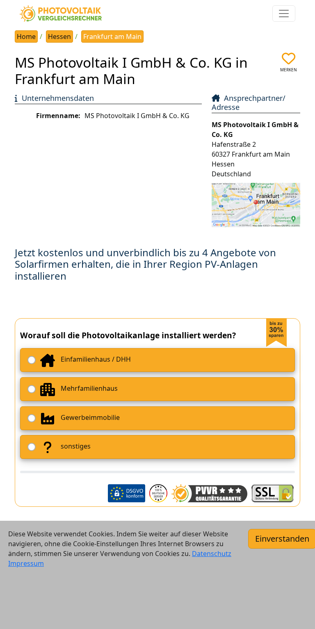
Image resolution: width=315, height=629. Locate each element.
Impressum (26, 563)
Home (26, 36)
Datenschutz (211, 553)
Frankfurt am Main (112, 36)
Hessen (59, 36)
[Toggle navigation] (283, 13)
